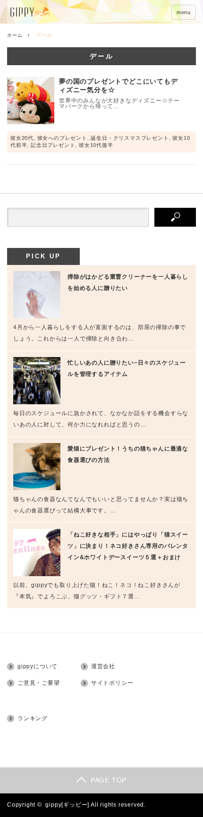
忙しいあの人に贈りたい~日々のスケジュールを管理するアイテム (127, 368)
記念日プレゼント (53, 145)
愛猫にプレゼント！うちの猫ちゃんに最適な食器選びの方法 (128, 454)
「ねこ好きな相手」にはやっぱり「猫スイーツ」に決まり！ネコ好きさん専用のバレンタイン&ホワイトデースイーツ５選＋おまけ (128, 546)
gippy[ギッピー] (67, 804)
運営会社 (103, 666)
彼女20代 (22, 138)
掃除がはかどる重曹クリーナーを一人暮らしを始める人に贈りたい (128, 282)
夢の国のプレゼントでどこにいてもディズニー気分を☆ (118, 85)
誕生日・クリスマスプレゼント (130, 138)
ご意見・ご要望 (38, 683)
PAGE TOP (109, 780)
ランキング (32, 718)
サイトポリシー (112, 683)
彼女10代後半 (96, 145)
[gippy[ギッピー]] (55, 12)
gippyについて (37, 666)
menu (184, 12)
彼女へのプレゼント (62, 138)
